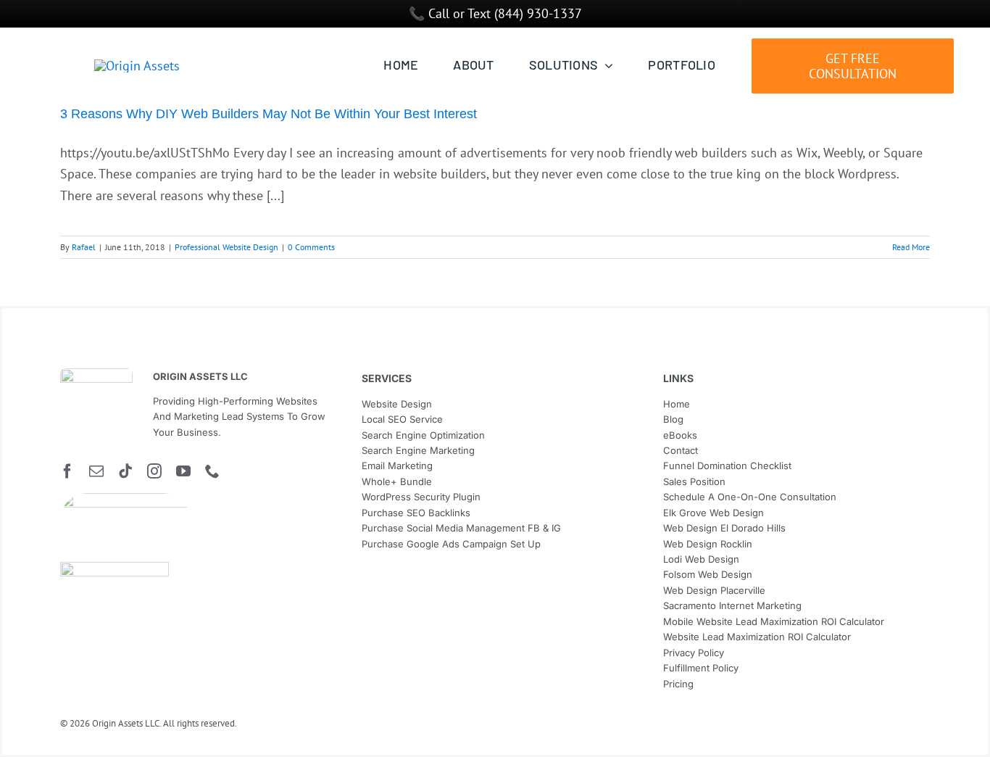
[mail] (96, 471)
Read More (911, 246)
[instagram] (154, 471)
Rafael (84, 246)
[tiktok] (125, 471)
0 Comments (311, 246)
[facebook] (67, 471)
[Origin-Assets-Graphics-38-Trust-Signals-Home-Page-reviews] (114, 568)
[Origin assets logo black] (96, 374)
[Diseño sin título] (125, 499)
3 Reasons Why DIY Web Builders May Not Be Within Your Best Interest (268, 114)
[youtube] (183, 471)
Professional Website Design (226, 246)
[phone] (212, 471)
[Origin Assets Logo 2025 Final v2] (137, 65)
